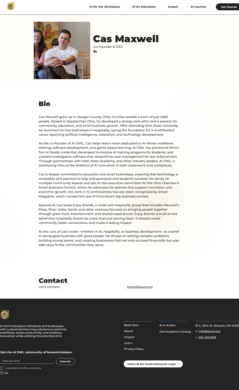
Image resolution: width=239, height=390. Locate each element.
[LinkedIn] (95, 51)
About (128, 331)
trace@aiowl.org (140, 287)
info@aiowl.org (209, 331)
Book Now (131, 325)
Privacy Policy (134, 349)
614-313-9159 (207, 337)
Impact (129, 337)
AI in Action (167, 325)
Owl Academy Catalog (175, 331)
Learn (128, 343)
